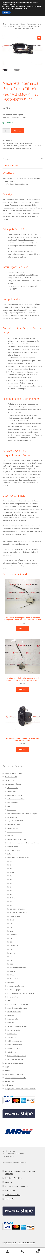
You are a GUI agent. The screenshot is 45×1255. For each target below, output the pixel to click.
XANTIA (12, 971)
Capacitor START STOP (15, 821)
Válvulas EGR (11, 1052)
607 (11, 902)
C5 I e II (12, 953)
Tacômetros (11, 1037)
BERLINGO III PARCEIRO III (18, 913)
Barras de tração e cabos (13, 773)
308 (11, 883)
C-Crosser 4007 (15, 916)
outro (9, 1001)
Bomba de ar (11, 810)
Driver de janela (12, 847)
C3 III (11, 931)
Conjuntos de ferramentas (14, 1063)
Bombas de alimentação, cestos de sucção (22, 814)
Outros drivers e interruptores (17, 1004)
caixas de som (12, 817)
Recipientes (9, 1085)
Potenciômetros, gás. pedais (17, 1008)
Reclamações (10, 1190)
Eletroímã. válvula (13, 850)
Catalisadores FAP (11, 777)
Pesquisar (22, 1251)
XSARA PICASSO (15, 979)
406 (11, 891)
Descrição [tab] (6, 159)
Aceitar (6, 12)
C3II (31, 143)
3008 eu (12, 143)
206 (11, 865)
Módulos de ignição (14, 990)
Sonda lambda (12, 1034)
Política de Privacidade (13, 1178)
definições (24, 8)
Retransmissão (12, 1019)
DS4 (11, 964)
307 (11, 880)
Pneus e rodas (9, 1081)
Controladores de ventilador (17, 839)
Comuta (10, 836)
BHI (8, 806)
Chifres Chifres (12, 828)
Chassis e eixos (10, 781)
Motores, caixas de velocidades (15, 1078)
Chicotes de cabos (13, 825)
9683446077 (18, 148)
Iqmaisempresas (10, 1242)
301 (11, 876)
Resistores (11, 1015)
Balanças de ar (12, 803)
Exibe (9, 854)
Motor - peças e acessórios (14, 1074)
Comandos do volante (14, 832)
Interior (7, 1070)
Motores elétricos (13, 997)
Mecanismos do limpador (16, 986)
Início (6, 24)
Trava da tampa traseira (18, 968)
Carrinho (34, 1249)
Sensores (10, 1023)
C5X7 (11, 957)
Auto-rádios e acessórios (15, 799)
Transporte (9, 1199)
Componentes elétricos (18, 24)
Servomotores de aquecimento (17, 1026)
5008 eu (13, 26)
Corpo (7, 1067)
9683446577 (27, 148)
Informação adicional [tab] (11, 165)
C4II (11, 949)
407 (11, 894)
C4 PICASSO (14, 946)
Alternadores (11, 791)
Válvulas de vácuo (13, 1048)
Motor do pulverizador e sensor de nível (20, 993)
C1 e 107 (12, 920)
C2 (11, 924)
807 (11, 905)
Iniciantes (10, 982)
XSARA (12, 975)
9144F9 (11, 148)
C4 (11, 942)
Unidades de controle (14, 1045)
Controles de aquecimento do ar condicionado (23, 843)
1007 (11, 861)
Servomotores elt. (13, 1030)
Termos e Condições (12, 1195)
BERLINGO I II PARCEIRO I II (19, 909)
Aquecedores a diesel (14, 795)
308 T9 (12, 887)
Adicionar (17, 131)
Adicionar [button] (22, 629)
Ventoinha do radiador (15, 1059)
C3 (11, 927)
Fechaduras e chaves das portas (30, 146)
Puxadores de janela (14, 1012)
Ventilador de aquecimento (16, 1056)
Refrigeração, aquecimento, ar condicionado (20, 1089)
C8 (11, 960)
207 (11, 868)
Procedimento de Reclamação (16, 1186)
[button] (39, 38)
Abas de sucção (12, 788)
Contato (8, 1182)
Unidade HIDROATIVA (14, 1041)
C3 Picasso (25, 143)
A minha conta (7, 1251)
